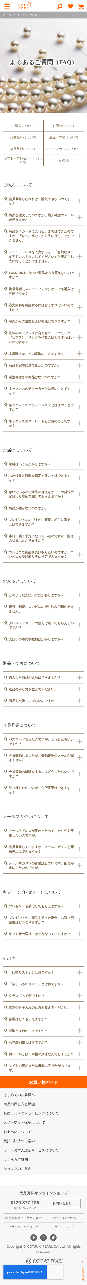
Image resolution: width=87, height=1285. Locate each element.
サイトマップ (64, 1227)
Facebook (33, 1237)
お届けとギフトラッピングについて (31, 1113)
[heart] (70, 8)
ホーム (7, 15)
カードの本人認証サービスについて (31, 1150)
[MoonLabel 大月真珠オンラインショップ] (24, 5)
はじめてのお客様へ (19, 1094)
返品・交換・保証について (24, 1122)
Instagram (43, 1237)
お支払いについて (17, 1131)
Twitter (53, 1237)
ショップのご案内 (17, 1168)
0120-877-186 (25, 1202)
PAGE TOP (82, 1270)
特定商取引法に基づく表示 (23, 1218)
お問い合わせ (62, 1203)
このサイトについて (63, 1218)
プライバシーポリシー (23, 1227)
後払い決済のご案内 (19, 1140)
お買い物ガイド (43, 1082)
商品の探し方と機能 (19, 1104)
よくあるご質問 (15, 1159)
